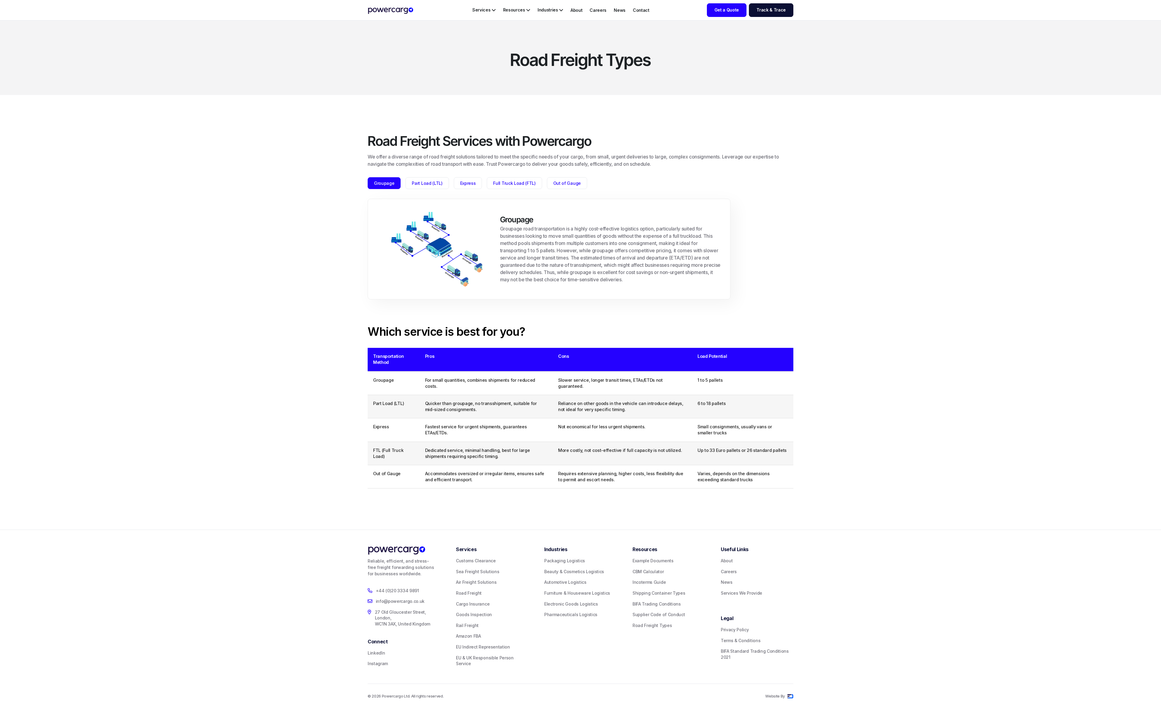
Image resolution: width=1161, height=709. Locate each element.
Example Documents (653, 560)
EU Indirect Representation (483, 646)
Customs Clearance (476, 560)
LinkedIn (376, 652)
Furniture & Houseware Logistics (577, 593)
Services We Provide (741, 593)
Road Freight (469, 593)
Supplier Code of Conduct (659, 614)
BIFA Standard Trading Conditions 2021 (755, 654)
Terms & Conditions (740, 640)
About (576, 10)
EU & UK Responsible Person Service (485, 660)
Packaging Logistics (564, 560)
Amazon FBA (468, 636)
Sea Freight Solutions (477, 571)
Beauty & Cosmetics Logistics (574, 571)
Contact (641, 10)
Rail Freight (467, 625)
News (620, 10)
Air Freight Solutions (476, 582)
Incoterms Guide (649, 582)
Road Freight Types (652, 625)
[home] (391, 11)
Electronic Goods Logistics (571, 603)
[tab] (384, 183)
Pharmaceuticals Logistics (570, 614)
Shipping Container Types (659, 593)
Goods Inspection (474, 614)
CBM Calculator (648, 571)
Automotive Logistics (565, 582)
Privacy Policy (735, 629)
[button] (484, 10)
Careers (598, 10)
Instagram (378, 663)
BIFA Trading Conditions (657, 603)
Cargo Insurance (472, 603)
